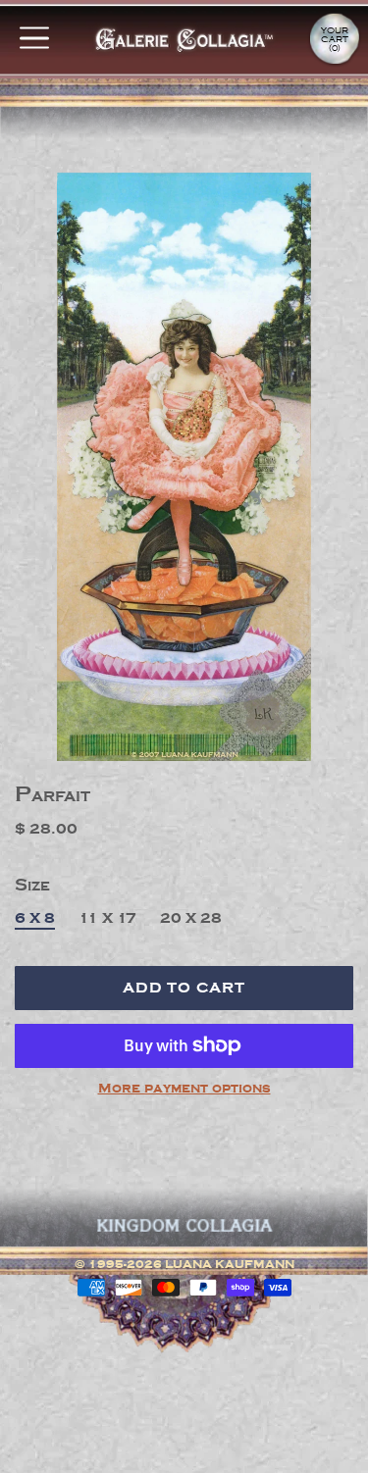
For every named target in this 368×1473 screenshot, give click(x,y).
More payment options (184, 1088)
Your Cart (334, 39)
